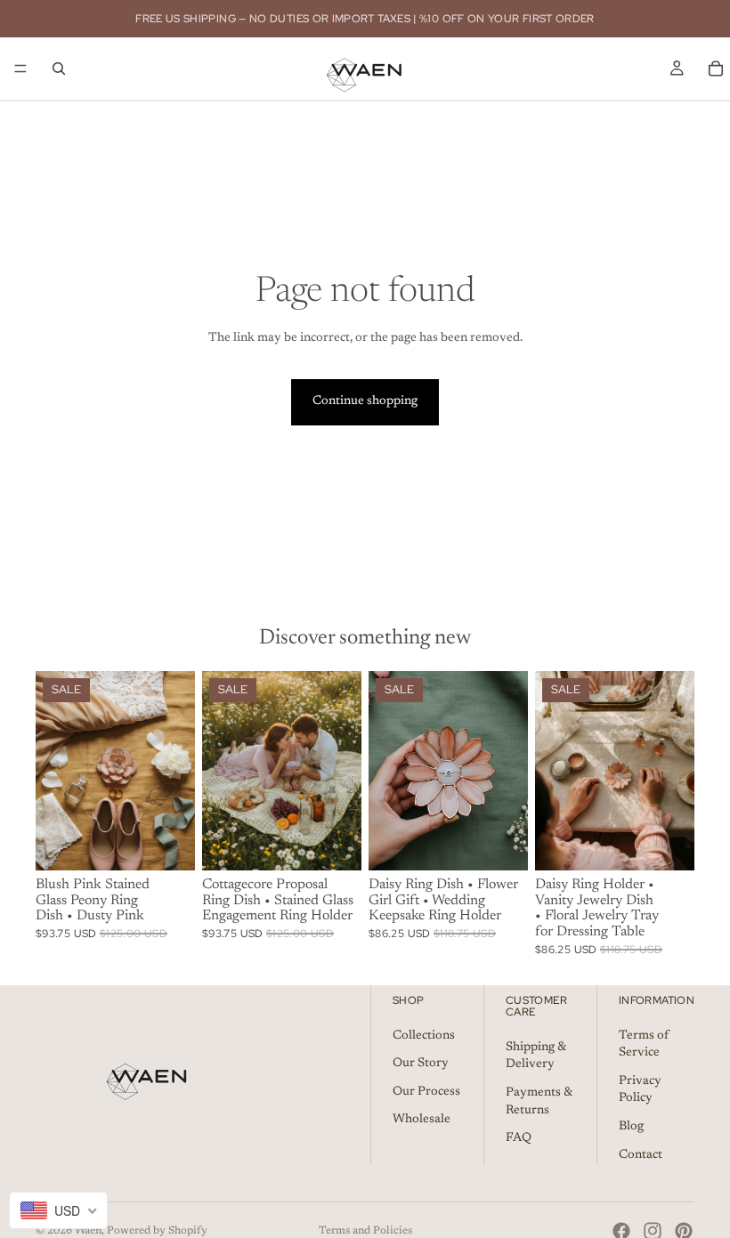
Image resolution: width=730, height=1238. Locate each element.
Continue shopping (365, 401)
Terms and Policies (365, 1231)
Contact (640, 1155)
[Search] (58, 68)
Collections (424, 1036)
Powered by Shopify (157, 1231)
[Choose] (167, 843)
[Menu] (20, 68)
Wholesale (421, 1120)
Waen (88, 1231)
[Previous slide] (55, 770)
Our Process (426, 1092)
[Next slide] (175, 770)
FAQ (518, 1138)
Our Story (421, 1063)
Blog (631, 1127)
